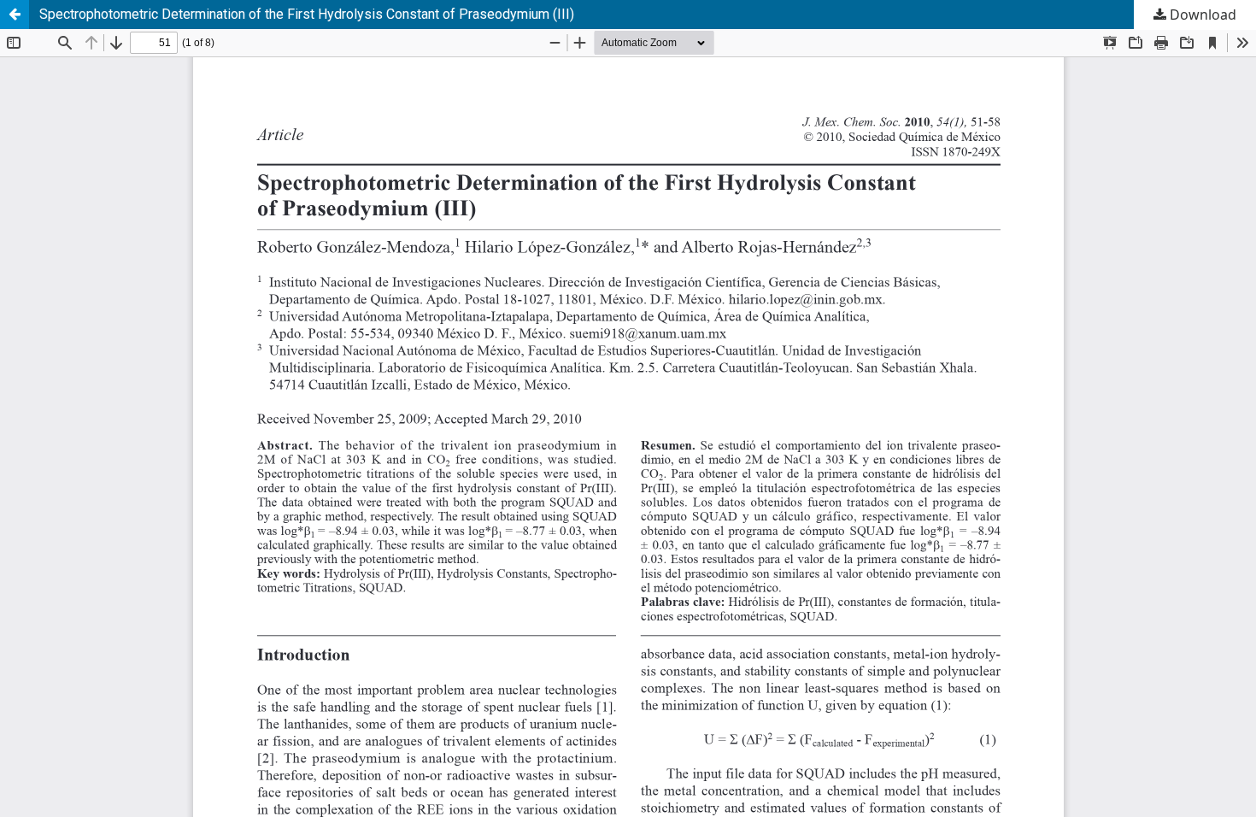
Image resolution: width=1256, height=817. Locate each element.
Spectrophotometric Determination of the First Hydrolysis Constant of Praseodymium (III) (306, 14)
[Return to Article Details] (14, 14)
